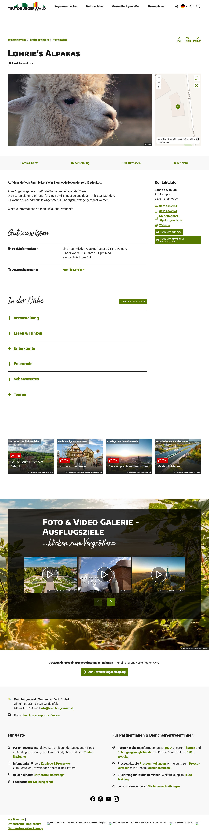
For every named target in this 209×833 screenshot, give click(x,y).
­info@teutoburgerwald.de (57, 708)
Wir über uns (16, 819)
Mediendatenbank (159, 768)
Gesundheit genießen (126, 6)
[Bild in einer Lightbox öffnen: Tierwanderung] (80, 110)
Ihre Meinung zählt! (40, 782)
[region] (178, 110)
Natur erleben (95, 6)
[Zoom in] (158, 77)
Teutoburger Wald (17, 39)
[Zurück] (98, 602)
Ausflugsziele (60, 39)
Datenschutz (16, 824)
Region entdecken (66, 6)
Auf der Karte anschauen (132, 301)
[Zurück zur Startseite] (27, 6)
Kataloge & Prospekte (55, 763)
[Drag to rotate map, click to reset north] (158, 87)
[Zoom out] (158, 82)
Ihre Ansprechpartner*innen (41, 715)
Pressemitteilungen (153, 763)
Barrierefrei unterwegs (49, 775)
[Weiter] (111, 602)
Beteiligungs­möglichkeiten (135, 752)
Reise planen (156, 6)
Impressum (33, 824)
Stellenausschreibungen (164, 786)
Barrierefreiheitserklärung (25, 828)
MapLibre (162, 139)
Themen (189, 747)
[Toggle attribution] (198, 139)
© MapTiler (173, 139)
